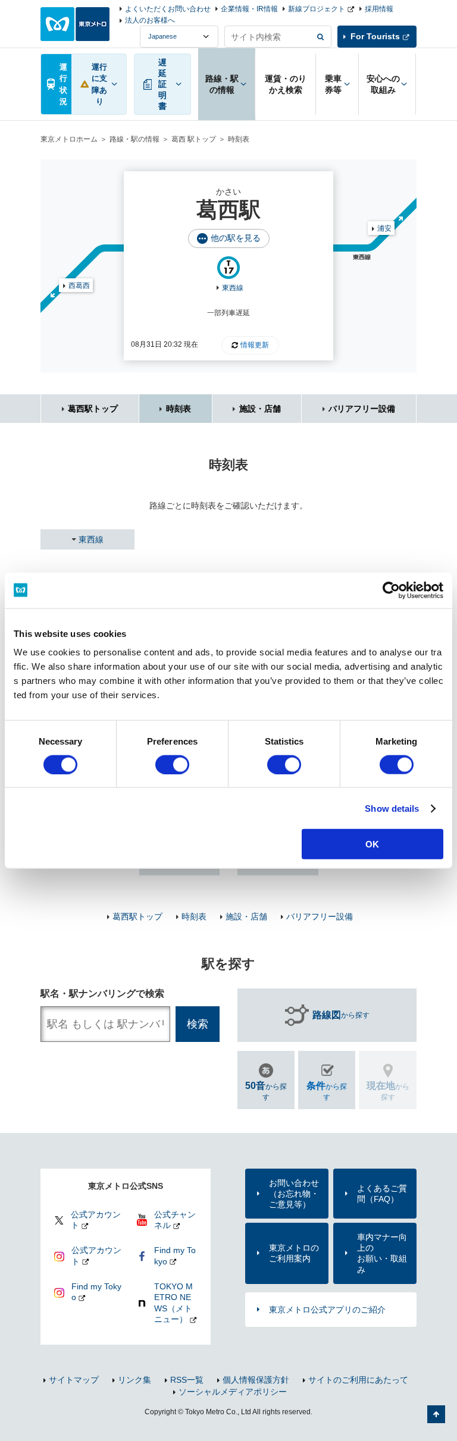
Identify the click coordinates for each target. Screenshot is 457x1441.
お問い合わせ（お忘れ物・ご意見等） (294, 1193)
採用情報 (379, 9)
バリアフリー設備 (361, 408)
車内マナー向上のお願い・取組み (382, 1253)
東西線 (232, 288)
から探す (341, 1015)
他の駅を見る (236, 238)
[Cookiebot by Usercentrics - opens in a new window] (391, 590)
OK (372, 844)
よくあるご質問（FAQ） (382, 1193)
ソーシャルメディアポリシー (233, 1391)
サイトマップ (74, 1380)
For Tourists (375, 36)
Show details (392, 808)
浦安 (384, 228)
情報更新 (254, 345)
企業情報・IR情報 (249, 9)
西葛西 (79, 285)
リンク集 (134, 1380)
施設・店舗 (260, 408)
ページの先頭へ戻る (436, 1414)
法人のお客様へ (150, 20)
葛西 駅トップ (193, 139)
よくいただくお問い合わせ (168, 9)
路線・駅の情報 (134, 139)
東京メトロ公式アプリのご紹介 (327, 1309)
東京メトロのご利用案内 (294, 1253)
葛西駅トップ (93, 408)
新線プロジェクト (316, 9)
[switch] (172, 764)
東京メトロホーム (69, 139)
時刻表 (178, 408)
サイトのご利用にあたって (358, 1380)
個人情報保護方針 (256, 1380)
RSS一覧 (187, 1380)
